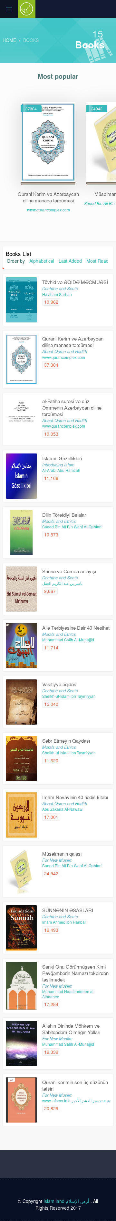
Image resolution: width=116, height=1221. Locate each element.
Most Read (97, 261)
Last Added (70, 261)
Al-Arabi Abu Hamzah (61, 470)
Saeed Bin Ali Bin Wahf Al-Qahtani (72, 526)
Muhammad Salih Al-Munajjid (68, 639)
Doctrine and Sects (60, 288)
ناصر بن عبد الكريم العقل (62, 583)
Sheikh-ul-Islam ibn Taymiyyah (69, 696)
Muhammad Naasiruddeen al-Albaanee (68, 994)
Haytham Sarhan (57, 294)
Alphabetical (41, 261)
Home (9, 40)
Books (31, 40)
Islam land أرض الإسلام (66, 1201)
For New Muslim (57, 860)
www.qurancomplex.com (48, 209)
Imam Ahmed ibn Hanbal (64, 922)
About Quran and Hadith (64, 351)
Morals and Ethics (59, 521)
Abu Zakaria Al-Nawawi (62, 809)
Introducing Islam (58, 465)
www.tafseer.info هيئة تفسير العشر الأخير (76, 1100)
